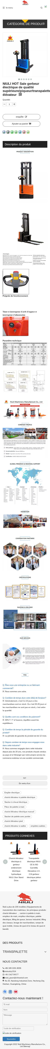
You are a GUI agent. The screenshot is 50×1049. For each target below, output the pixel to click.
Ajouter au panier (20, 124)
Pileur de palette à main (14, 807)
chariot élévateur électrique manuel (19, 812)
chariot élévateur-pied (13, 821)
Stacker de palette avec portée (17, 816)
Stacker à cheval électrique (15, 802)
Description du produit (18, 144)
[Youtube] (16, 992)
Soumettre (11, 1039)
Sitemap (26, 1046)
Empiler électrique (12, 793)
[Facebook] (5, 992)
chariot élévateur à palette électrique (19, 797)
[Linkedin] (10, 992)
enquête (20, 117)
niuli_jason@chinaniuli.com (16, 978)
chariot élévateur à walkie (15, 826)
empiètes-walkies (38, 826)
